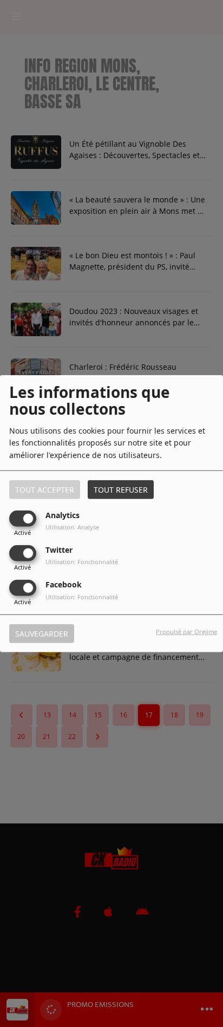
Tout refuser (121, 489)
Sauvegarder (41, 634)
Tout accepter (44, 489)
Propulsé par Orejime (186, 631)
